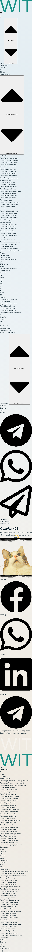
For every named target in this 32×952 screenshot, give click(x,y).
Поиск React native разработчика (10, 834)
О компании (4, 769)
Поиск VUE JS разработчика (9, 840)
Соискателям (4, 847)
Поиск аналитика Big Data (8, 816)
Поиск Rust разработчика (8, 822)
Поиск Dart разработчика (8, 829)
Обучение (3, 776)
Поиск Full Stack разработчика (9, 814)
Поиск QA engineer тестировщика (10, 820)
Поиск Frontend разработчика (9, 809)
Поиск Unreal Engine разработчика (11, 845)
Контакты (3, 856)
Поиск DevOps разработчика (9, 811)
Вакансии (3, 851)
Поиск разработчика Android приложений (13, 785)
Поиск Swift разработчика (8, 838)
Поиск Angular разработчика (9, 842)
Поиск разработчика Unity (8, 805)
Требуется (3, 849)
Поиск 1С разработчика (7, 803)
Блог (1, 853)
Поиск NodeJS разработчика (9, 827)
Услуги (15, 537)
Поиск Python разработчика (8, 789)
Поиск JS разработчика (7, 807)
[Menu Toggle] (0, 16)
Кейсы (2, 774)
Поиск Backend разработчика (9, 798)
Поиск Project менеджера (8, 794)
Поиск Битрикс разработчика (9, 800)
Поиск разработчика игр (7, 787)
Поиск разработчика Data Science (10, 796)
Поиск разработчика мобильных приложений (14, 781)
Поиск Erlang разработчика (8, 825)
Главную (12, 535)
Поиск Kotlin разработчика (8, 831)
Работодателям (5, 778)
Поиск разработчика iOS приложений (12, 783)
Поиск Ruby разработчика (8, 836)
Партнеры (3, 772)
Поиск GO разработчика (7, 818)
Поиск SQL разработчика (8, 792)
